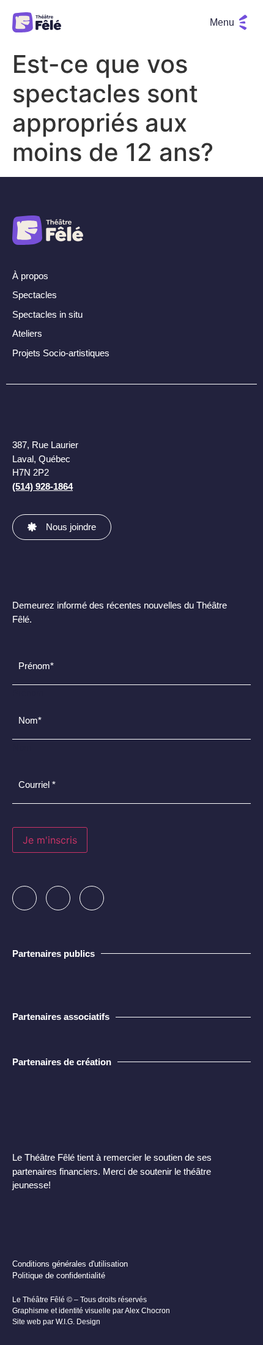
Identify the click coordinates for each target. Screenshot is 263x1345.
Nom (22, 747)
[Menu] (243, 22)
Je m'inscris (50, 840)
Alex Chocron (147, 1310)
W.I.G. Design (78, 1321)
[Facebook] (24, 898)
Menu (222, 22)
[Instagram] (58, 898)
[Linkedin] (92, 898)
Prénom (28, 692)
